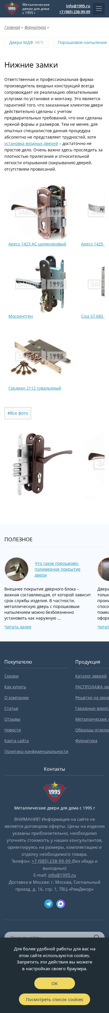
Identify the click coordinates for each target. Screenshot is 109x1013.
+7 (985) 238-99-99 (74, 12)
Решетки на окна (92, 697)
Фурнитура (86, 740)
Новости (12, 730)
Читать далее (17, 627)
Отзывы (12, 719)
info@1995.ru (78, 6)
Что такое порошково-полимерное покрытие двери (58, 569)
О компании (16, 697)
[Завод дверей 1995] (11, 8)
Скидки (11, 676)
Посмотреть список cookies (54, 999)
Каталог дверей (91, 676)
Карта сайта (16, 740)
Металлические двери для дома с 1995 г (36, 9)
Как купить (15, 687)
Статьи (11, 708)
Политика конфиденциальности (36, 751)
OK (54, 983)
